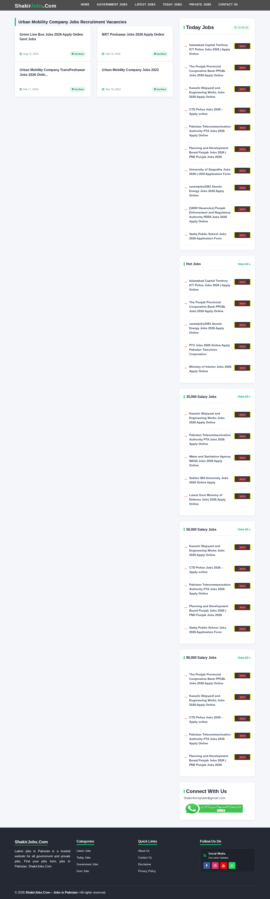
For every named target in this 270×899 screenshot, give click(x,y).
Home (85, 4)
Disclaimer (144, 864)
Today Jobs (172, 4)
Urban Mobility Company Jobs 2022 (130, 70)
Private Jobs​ (200, 4)
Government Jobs (112, 4)
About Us (144, 850)
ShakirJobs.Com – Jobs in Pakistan (52, 892)
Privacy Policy (147, 871)
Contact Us (228, 4)
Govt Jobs (83, 871)
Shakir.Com (35, 6)
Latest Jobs (145, 4)
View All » (244, 264)
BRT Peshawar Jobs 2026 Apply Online (133, 34)
